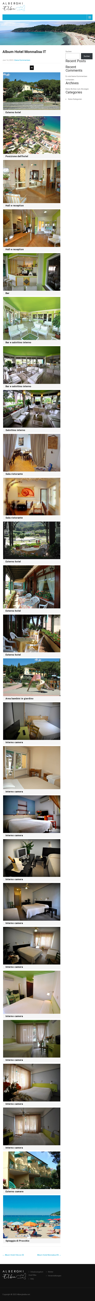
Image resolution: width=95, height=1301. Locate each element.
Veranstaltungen (54, 1276)
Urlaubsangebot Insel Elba (36, 1273)
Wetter (50, 1272)
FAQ (32, 1279)
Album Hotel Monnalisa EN (49, 1255)
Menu (8, 17)
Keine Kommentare (22, 60)
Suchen (69, 51)
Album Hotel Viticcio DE (13, 1255)
